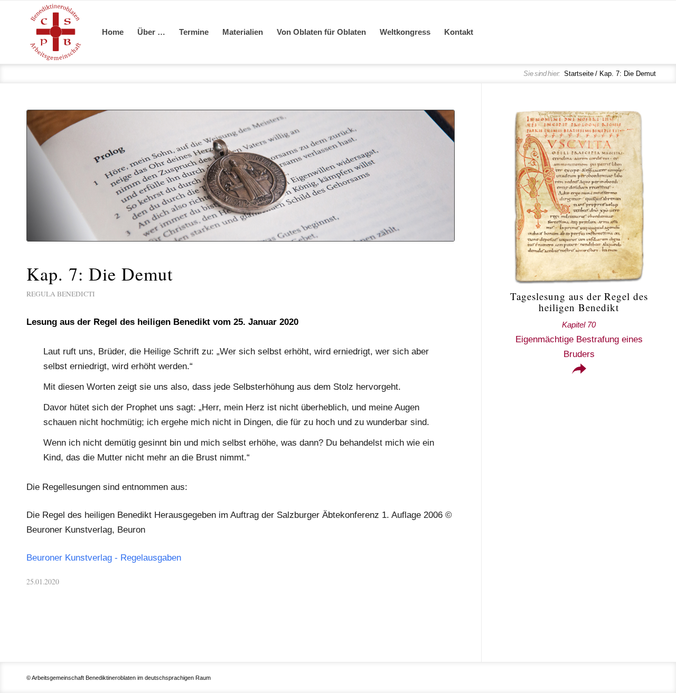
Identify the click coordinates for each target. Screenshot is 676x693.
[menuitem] (112, 32)
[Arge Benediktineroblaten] (55, 32)
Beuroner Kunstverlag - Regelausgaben (103, 558)
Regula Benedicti (60, 294)
